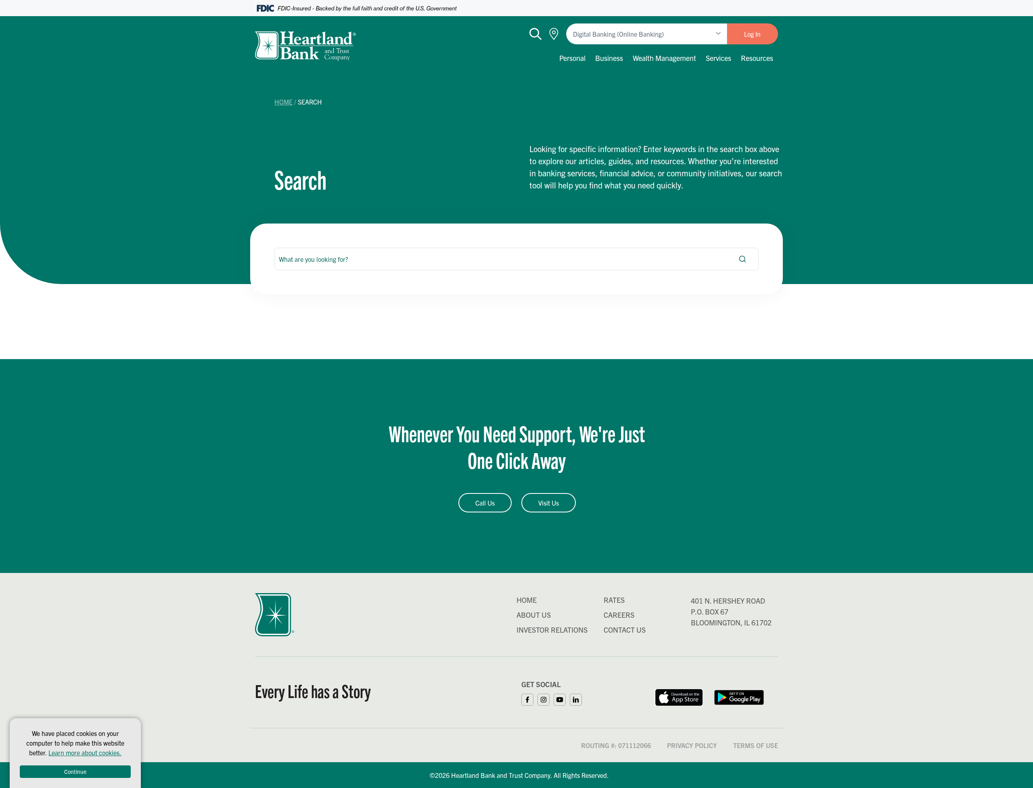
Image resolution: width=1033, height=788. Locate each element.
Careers (619, 614)
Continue (75, 771)
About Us (533, 614)
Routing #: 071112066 (616, 745)
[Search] (742, 259)
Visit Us (548, 503)
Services (718, 58)
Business (609, 58)
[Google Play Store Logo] (739, 696)
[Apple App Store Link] (679, 696)
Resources (757, 58)
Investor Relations (552, 629)
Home (283, 102)
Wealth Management (664, 58)
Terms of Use (755, 745)
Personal (572, 58)
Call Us (485, 503)
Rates (614, 599)
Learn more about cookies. (84, 752)
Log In (752, 34)
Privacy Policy (692, 745)
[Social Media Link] (529, 698)
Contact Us (625, 629)
